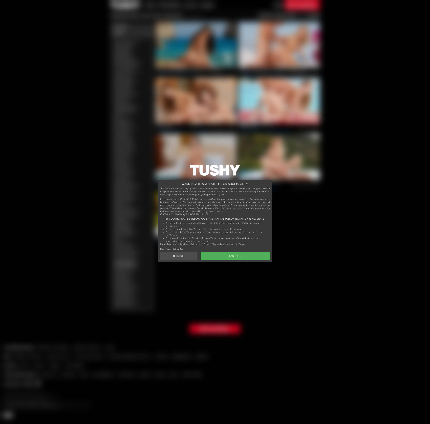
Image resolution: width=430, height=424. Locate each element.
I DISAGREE (178, 256)
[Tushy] (215, 171)
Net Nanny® (181, 214)
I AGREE (234, 256)
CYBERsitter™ (166, 214)
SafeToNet (195, 214)
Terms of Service (210, 238)
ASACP (205, 214)
